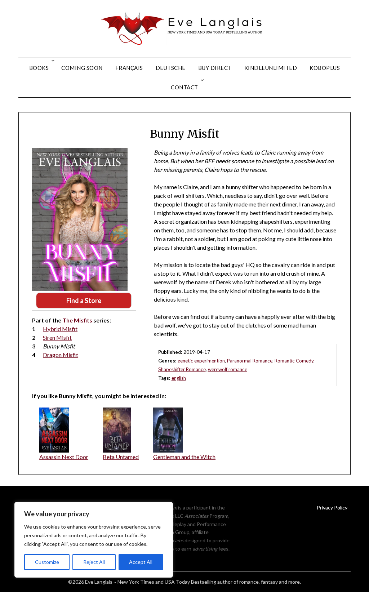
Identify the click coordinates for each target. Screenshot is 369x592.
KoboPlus (325, 67)
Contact (184, 87)
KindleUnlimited (270, 67)
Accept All (140, 562)
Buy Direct (215, 67)
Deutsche (171, 67)
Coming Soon (82, 67)
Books (39, 67)
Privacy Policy (332, 507)
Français (129, 67)
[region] (93, 540)
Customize (47, 562)
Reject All (94, 562)
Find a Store (83, 300)
